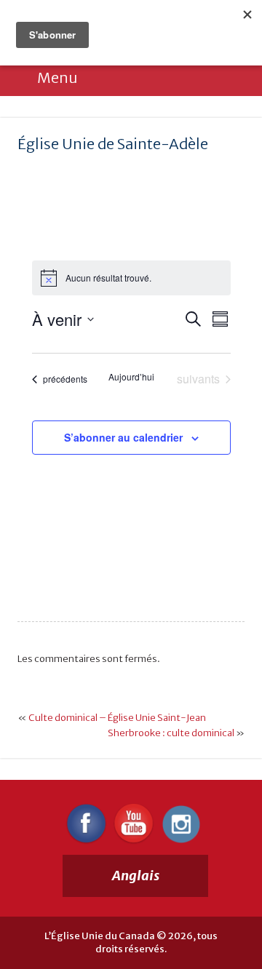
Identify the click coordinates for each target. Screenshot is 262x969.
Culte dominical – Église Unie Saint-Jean (117, 717)
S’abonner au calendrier (123, 437)
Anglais (135, 875)
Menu (57, 77)
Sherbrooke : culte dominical (171, 733)
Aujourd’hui (131, 377)
